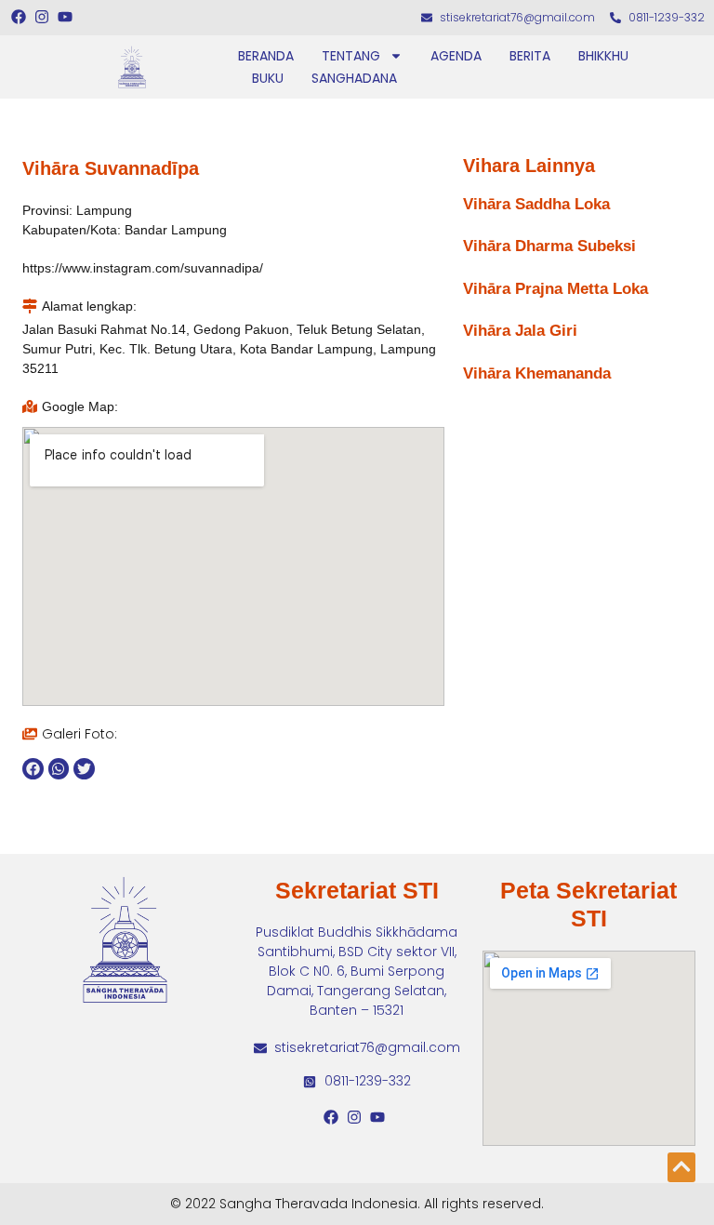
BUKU (268, 78)
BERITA (529, 56)
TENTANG (351, 56)
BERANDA (266, 56)
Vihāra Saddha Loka (536, 204)
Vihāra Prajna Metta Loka (555, 289)
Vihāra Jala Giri (520, 331)
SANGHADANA (354, 78)
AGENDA (456, 56)
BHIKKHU (603, 56)
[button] (33, 768)
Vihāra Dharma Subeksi (549, 246)
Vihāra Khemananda (537, 373)
